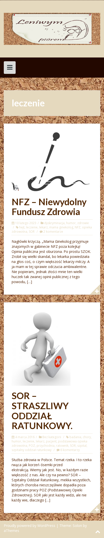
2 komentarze (53, 231)
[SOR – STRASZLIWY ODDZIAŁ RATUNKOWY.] (41, 347)
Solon (77, 525)
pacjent (51, 441)
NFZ (78, 227)
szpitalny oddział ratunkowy (31, 450)
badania (75, 437)
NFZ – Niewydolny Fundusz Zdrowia (49, 206)
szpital (82, 445)
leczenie (32, 227)
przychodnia (46, 445)
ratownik (62, 445)
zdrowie (83, 223)
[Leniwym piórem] (52, 28)
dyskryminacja (54, 223)
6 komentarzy (70, 450)
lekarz (43, 227)
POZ (32, 445)
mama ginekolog (61, 227)
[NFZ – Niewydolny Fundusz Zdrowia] (52, 161)
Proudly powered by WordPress (29, 525)
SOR (32, 231)
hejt (21, 227)
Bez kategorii (51, 437)
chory (87, 437)
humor (71, 223)
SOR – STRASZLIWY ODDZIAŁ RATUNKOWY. (42, 410)
